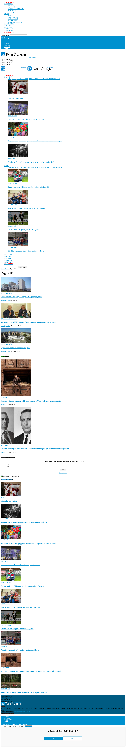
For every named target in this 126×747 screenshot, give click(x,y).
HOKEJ (10, 15)
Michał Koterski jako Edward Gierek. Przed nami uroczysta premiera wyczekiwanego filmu (35, 449)
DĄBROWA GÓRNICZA (16, 9)
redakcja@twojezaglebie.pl (22, 711)
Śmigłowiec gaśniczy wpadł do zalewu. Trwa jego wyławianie (24, 692)
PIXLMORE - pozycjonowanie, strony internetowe (53, 724)
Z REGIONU (8, 4)
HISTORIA (7, 25)
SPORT (6, 14)
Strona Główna (5, 269)
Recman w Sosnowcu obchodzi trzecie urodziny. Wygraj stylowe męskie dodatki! (31, 401)
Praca (6, 48)
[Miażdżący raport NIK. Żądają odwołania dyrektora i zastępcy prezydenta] (16, 317)
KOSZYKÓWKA (13, 17)
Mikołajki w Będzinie (15, 98)
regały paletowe (98, 724)
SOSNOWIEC (12, 12)
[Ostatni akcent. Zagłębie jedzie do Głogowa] (18, 224)
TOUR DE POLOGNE (15, 22)
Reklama (7, 45)
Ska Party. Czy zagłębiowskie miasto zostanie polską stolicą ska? (31, 162)
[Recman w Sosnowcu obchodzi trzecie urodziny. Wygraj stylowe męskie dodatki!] (16, 396)
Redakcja (3, 404)
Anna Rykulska (5, 300)
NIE (72, 738)
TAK (53, 738)
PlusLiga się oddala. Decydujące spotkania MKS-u (26, 251)
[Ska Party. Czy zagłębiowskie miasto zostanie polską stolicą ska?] (18, 157)
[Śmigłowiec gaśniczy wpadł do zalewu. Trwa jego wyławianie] (11, 687)
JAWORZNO (12, 10)
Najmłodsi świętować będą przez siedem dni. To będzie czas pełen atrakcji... (29, 544)
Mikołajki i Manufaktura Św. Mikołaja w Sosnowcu (26, 119)
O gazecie (7, 47)
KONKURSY (8, 29)
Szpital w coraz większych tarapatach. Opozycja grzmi (21, 297)
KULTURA (8, 27)
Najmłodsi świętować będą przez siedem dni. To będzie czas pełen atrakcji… (35, 141)
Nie (8, 466)
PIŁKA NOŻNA (13, 19)
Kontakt (6, 43)
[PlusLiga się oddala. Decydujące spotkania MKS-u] (18, 245)
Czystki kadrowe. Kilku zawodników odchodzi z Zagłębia (28, 187)
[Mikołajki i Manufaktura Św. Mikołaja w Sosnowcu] (18, 114)
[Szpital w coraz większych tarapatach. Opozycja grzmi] (16, 291)
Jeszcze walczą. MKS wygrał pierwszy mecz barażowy (27, 208)
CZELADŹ (11, 7)
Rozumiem (28, 726)
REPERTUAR (8, 30)
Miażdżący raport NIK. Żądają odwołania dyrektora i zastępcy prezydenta (28, 322)
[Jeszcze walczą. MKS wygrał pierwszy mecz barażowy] (18, 203)
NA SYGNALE (9, 24)
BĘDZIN (11, 5)
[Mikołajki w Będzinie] (18, 93)
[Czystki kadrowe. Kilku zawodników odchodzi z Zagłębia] (18, 182)
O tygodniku (8, 720)
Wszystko (11, 79)
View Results (63, 473)
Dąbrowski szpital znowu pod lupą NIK (15, 348)
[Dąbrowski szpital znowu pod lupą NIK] (16, 342)
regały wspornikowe (86, 724)
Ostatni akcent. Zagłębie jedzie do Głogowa (23, 230)
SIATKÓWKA (12, 20)
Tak (8, 464)
